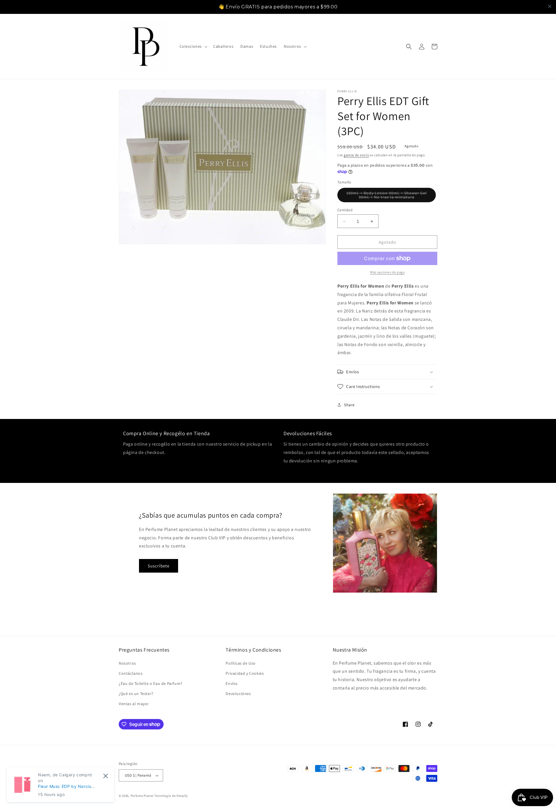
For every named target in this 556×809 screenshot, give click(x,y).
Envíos (232, 683)
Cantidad (344, 209)
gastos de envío (356, 155)
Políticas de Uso (241, 663)
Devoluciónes (238, 693)
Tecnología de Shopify (171, 796)
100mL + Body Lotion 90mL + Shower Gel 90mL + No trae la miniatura (390, 196)
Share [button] (349, 404)
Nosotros (127, 663)
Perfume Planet (143, 796)
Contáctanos (131, 673)
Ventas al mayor (134, 703)
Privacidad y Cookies (245, 673)
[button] (193, 46)
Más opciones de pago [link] (387, 272)
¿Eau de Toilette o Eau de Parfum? (150, 683)
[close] (549, 6)
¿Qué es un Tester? (136, 693)
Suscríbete (158, 566)
